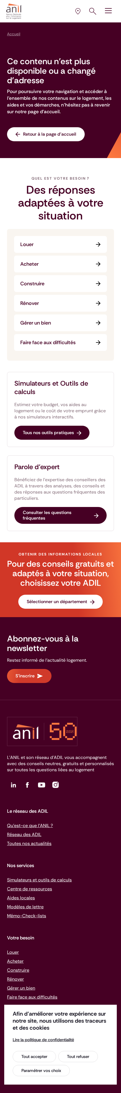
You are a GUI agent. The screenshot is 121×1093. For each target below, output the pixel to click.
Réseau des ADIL (24, 834)
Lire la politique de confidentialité (43, 1040)
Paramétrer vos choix (41, 1070)
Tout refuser (78, 1056)
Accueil (13, 33)
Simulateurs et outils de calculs (39, 880)
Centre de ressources (29, 889)
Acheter (29, 264)
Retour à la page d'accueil (49, 134)
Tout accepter (34, 1056)
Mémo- (26, 916)
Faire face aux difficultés (48, 342)
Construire (32, 283)
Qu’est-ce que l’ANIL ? (30, 825)
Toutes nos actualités (29, 843)
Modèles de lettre (25, 907)
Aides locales (21, 898)
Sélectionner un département (57, 602)
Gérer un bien (35, 322)
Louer (26, 244)
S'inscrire (25, 676)
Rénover (29, 303)
